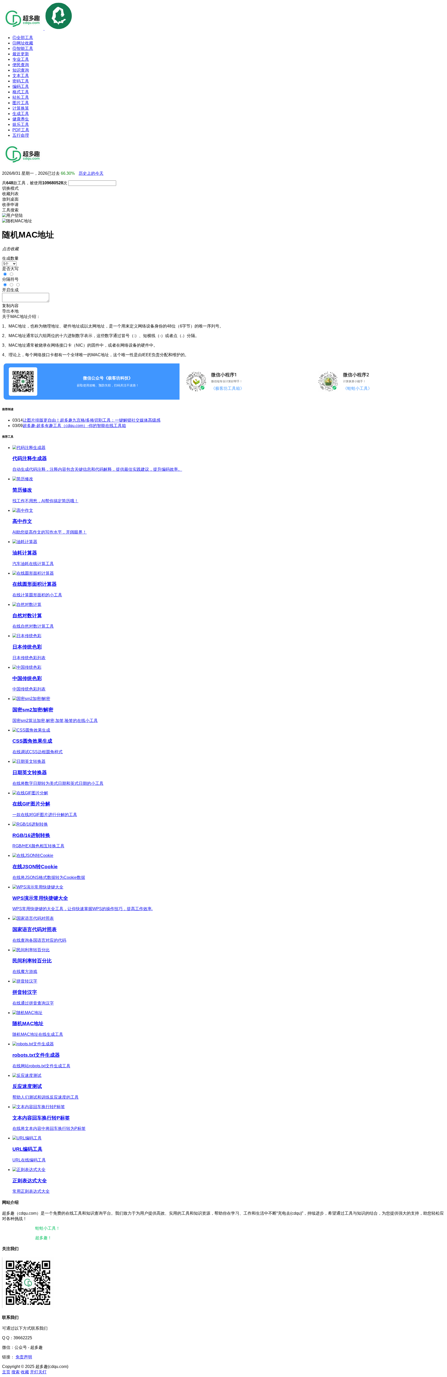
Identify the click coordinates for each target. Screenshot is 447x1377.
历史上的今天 (91, 173)
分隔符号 (10, 279)
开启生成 (10, 290)
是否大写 (10, 269)
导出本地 (10, 311)
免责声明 (24, 1357)
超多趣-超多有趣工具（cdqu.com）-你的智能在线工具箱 (74, 425)
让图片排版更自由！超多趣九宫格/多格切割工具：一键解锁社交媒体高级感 (91, 420)
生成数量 (10, 258)
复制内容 (10, 305)
